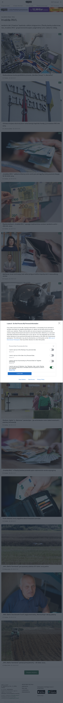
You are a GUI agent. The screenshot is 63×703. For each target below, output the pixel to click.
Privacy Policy (40, 379)
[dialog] (31, 351)
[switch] (52, 350)
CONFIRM (20, 373)
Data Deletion (22, 379)
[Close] (59, 323)
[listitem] (31, 346)
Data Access (31, 379)
